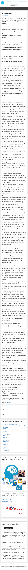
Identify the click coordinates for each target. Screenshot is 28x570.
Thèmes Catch (17, 568)
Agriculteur (5, 428)
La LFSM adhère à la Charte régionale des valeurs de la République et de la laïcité (13, 495)
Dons (3, 520)
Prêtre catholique (6, 450)
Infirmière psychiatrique (7, 443)
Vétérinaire (5, 448)
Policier (4, 446)
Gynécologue (5, 438)
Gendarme (5, 437)
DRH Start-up (5, 435)
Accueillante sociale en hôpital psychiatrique (11, 424)
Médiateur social (6, 444)
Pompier (4, 447)
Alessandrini (10, 401)
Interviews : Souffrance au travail (18, 399)
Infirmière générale (6, 441)
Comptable (5, 433)
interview (19, 401)
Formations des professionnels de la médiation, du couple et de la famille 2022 (12, 459)
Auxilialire (15, 401)
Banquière (5, 431)
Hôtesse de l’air (6, 440)
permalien (9, 402)
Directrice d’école (6, 434)
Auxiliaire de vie (6, 430)
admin (12, 15)
